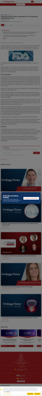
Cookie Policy (8, 391)
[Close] (40, 388)
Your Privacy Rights (7, 393)
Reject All (37, 393)
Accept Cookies (30, 393)
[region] (21, 391)
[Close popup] (39, 193)
